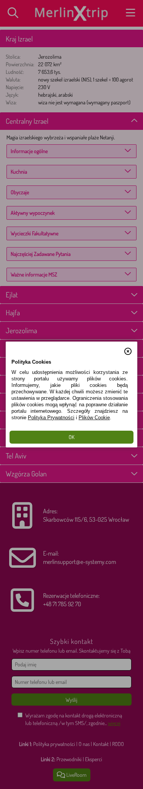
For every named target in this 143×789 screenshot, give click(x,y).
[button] (128, 347)
